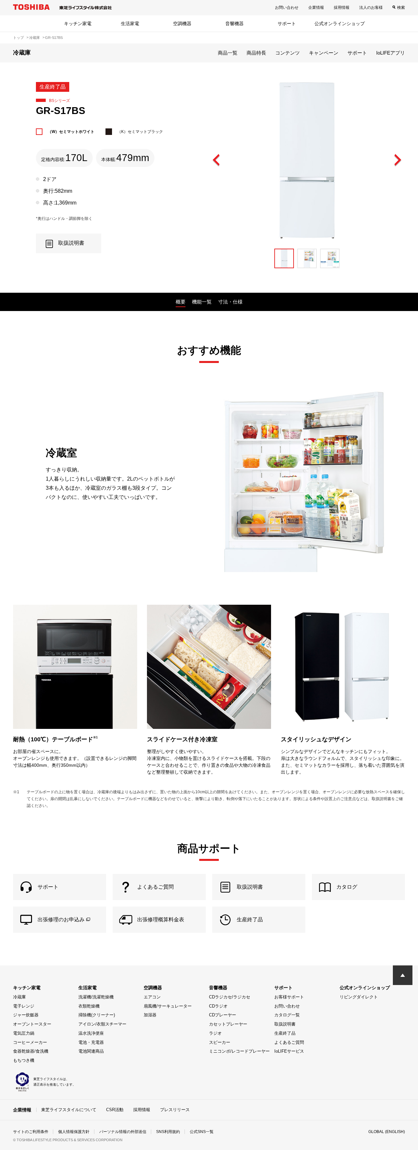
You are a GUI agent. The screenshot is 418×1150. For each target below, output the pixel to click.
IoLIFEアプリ (390, 53)
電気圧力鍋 (23, 1033)
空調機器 (182, 23)
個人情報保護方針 (73, 1131)
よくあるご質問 (289, 1042)
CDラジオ (218, 1006)
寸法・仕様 (230, 301)
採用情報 (341, 7)
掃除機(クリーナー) (96, 1014)
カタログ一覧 (287, 1014)
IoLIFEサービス (289, 1051)
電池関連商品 (91, 1051)
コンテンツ (287, 53)
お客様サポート (289, 996)
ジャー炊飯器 (26, 1014)
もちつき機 (23, 1060)
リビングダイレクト (359, 996)
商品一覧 (227, 53)
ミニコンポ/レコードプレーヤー (239, 1051)
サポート (287, 23)
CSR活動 (114, 1109)
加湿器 (150, 1014)
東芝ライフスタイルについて (68, 1109)
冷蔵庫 (19, 996)
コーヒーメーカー (30, 1042)
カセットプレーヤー (228, 1024)
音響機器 (234, 23)
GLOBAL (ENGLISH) (386, 1131)
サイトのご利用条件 (30, 1131)
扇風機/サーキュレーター (168, 1006)
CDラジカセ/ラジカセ (229, 996)
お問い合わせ (286, 7)
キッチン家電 (77, 23)
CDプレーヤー (222, 1014)
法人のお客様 (371, 7)
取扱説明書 (285, 1024)
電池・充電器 (91, 1042)
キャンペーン (323, 53)
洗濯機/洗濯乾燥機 (96, 996)
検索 (401, 7)
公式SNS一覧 (202, 1131)
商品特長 (256, 53)
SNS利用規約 (168, 1131)
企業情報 (316, 7)
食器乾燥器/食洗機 (30, 1051)
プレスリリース (175, 1109)
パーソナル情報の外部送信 (122, 1131)
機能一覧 (202, 301)
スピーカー (219, 1042)
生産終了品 (285, 1033)
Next (397, 160)
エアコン (152, 996)
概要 (180, 301)
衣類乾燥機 (89, 1006)
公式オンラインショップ (339, 23)
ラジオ (215, 1033)
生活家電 (130, 23)
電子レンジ (23, 1006)
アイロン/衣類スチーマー (102, 1024)
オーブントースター (32, 1024)
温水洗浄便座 (91, 1033)
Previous (216, 160)
